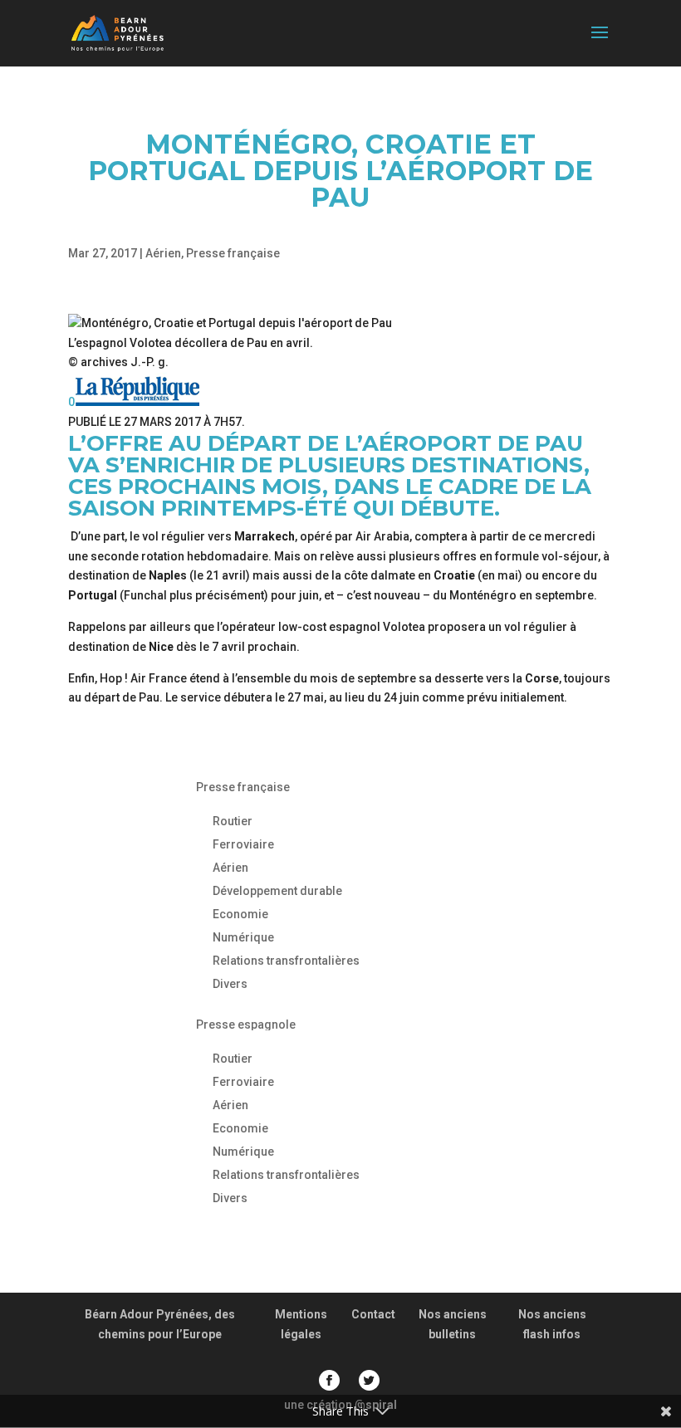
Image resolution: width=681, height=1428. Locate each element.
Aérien (163, 253)
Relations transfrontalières (286, 960)
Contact (373, 1314)
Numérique (243, 937)
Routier (232, 821)
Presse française (233, 253)
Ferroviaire (243, 844)
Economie (240, 914)
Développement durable (277, 890)
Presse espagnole (246, 1024)
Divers (230, 983)
